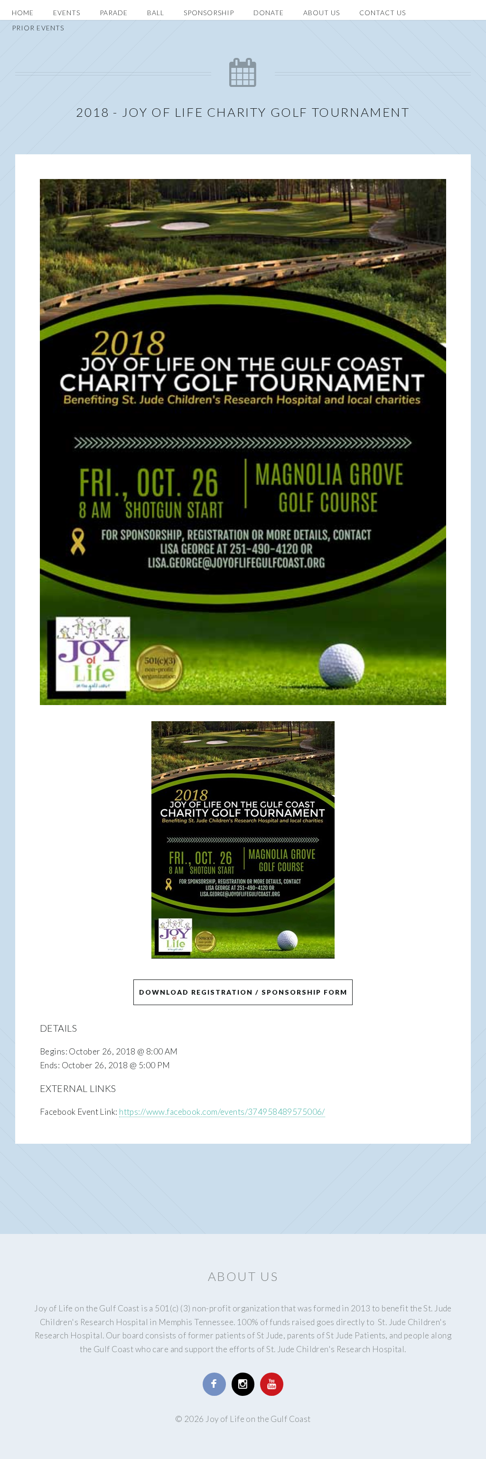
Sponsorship (209, 13)
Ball (155, 13)
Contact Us (382, 13)
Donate (268, 13)
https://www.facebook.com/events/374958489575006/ (222, 1112)
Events (66, 13)
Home (23, 13)
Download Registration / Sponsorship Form (243, 992)
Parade (114, 13)
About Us (321, 13)
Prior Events (38, 28)
